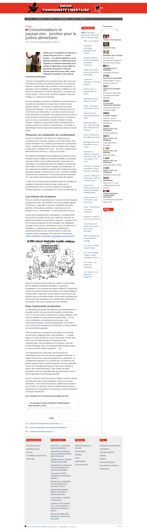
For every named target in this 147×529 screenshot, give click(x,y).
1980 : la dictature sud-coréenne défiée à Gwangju (92, 238)
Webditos (78, 454)
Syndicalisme (104, 469)
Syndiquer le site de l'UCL (37, 455)
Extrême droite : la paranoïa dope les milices (90, 91)
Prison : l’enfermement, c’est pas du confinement (92, 209)
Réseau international (107, 462)
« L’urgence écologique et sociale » (41, 431)
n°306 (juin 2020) (92, 37)
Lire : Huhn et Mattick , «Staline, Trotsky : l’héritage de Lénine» (91, 255)
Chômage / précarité (107, 452)
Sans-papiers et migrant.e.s (109, 465)
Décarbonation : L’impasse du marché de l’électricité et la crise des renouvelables (61, 467)
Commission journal (44, 42)
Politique (103, 459)
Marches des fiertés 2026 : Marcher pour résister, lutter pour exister (60, 516)
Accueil (29, 19)
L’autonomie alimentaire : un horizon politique (92, 82)
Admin (120, 526)
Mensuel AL (85, 35)
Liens (74, 19)
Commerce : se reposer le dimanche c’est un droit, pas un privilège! (92, 168)
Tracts (77, 458)
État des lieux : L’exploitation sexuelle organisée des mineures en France (61, 483)
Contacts (29, 452)
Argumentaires (80, 461)
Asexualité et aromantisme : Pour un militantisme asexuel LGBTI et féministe (61, 453)
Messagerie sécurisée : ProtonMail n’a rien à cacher (92, 144)
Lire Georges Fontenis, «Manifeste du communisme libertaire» (61, 475)
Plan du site (30, 459)
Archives (51, 19)
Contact (83, 19)
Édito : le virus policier (91, 41)
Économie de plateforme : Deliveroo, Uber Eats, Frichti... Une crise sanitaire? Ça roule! (92, 156)
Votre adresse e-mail (37, 406)
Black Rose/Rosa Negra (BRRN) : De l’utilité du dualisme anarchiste (59, 492)
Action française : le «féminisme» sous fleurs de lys (91, 200)
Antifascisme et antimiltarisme (110, 445)
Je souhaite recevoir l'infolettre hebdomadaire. (50, 403)
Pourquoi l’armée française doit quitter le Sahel (92, 115)
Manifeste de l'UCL (33, 449)
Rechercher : (108, 26)
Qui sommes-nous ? (33, 445)
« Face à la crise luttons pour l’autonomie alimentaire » (48, 427)
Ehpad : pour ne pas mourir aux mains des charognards (91, 72)
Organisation (63, 19)
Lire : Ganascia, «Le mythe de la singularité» (91, 274)
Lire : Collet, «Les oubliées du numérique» (90, 265)
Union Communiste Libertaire (37, 527)
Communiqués (80, 451)
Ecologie (103, 455)
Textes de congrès (81, 464)
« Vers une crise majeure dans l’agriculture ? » (45, 423)
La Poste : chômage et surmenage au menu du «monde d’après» (92, 178)
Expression (40, 19)
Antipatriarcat (104, 449)
